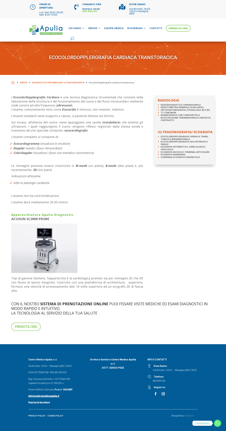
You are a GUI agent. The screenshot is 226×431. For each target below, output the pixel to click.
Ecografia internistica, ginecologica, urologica (183, 148)
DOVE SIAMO (137, 4)
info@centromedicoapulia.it (43, 396)
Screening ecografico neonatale (180, 157)
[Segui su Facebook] (155, 394)
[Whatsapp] (217, 423)
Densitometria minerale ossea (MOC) (182, 107)
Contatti (156, 28)
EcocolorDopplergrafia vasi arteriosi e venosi (184, 143)
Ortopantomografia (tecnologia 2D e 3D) (185, 109)
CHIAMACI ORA (91, 4)
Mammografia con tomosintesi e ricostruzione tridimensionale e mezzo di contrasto (186, 118)
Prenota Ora (178, 28)
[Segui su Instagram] (163, 394)
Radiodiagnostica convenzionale (181, 104)
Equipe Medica (114, 28)
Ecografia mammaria (173, 154)
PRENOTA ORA (26, 327)
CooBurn (189, 415)
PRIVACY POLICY (36, 415)
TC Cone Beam (168, 112)
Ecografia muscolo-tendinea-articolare (185, 151)
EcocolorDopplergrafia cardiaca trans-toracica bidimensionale (185, 138)
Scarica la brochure (39, 402)
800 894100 (159, 381)
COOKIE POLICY (55, 415)
